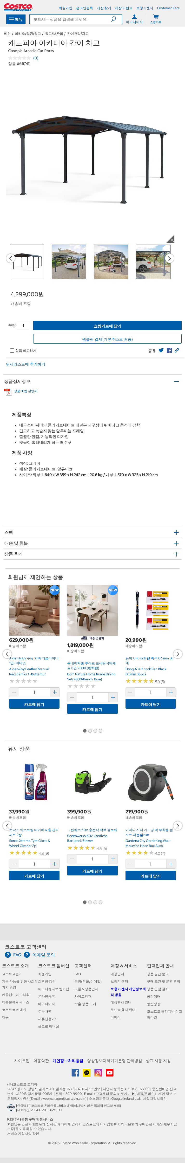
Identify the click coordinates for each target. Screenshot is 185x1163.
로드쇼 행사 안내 (123, 1010)
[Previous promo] (10, 258)
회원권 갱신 (47, 981)
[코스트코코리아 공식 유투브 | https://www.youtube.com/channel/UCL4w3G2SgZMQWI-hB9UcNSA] (109, 1074)
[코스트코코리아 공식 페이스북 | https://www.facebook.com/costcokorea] (76, 1074)
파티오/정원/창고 (28, 33)
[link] (161, 350)
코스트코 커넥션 (14, 1010)
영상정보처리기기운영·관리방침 (114, 1060)
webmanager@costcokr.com (63, 1098)
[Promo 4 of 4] (100, 731)
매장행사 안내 (121, 1002)
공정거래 (153, 996)
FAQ (77, 974)
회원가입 (45, 974)
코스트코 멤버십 (53, 965)
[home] (18, 7)
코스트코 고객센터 (25, 947)
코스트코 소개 (15, 965)
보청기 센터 (119, 981)
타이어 (116, 1017)
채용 (5, 1017)
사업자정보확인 (155, 1098)
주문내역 (45, 1011)
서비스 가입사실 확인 (23, 1133)
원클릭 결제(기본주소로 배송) (107, 339)
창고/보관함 (54, 33)
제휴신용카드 (48, 1019)
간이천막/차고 (78, 33)
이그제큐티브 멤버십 (53, 989)
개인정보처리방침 (68, 1060)
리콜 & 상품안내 (86, 989)
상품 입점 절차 (158, 989)
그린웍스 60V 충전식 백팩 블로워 (92, 830)
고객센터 (83, 965)
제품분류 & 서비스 (15, 1002)
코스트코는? (11, 974)
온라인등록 (46, 996)
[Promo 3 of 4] (95, 731)
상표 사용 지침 (158, 1060)
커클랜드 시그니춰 (16, 995)
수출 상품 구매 (85, 1004)
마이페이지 (46, 1004)
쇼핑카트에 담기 (107, 326)
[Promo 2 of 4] (90, 731)
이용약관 (41, 1060)
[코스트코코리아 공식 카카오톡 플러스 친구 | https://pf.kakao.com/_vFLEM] (87, 1074)
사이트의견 (82, 996)
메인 (7, 33)
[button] (116, 19)
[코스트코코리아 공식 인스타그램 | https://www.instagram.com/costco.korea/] (98, 1074)
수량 (12, 325)
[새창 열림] (11, 1109)
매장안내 (117, 974)
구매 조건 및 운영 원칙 (163, 981)
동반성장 (153, 1004)
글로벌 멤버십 (48, 1026)
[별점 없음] (20, 58)
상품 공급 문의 (158, 974)
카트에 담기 (34, 704)
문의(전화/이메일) (88, 981)
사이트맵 (22, 1060)
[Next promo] (169, 258)
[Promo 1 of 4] (84, 731)
